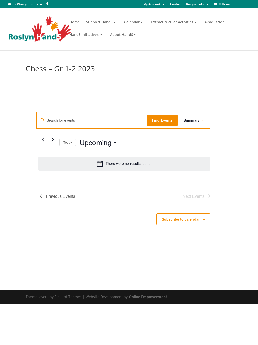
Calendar (132, 22)
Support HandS (99, 22)
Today (67, 142)
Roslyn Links (195, 4)
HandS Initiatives (84, 35)
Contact (176, 4)
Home (74, 22)
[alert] (124, 164)
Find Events (162, 120)
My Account (151, 4)
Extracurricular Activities (172, 22)
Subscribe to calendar (181, 219)
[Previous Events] (43, 140)
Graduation (215, 22)
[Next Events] (53, 140)
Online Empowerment (148, 296)
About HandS (121, 35)
